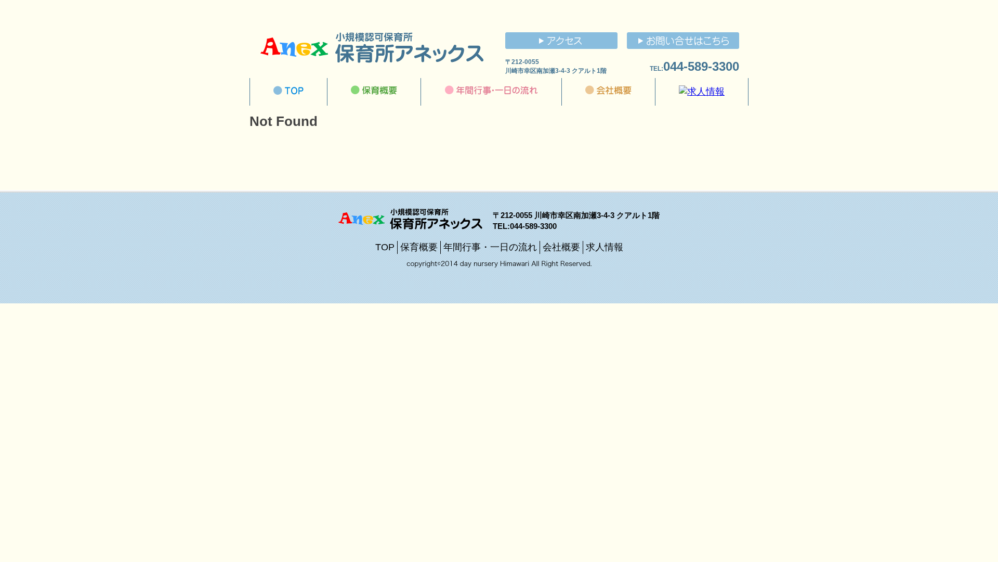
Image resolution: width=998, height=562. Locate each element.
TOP (385, 247)
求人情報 (604, 247)
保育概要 (419, 247)
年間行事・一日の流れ (490, 247)
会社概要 (561, 247)
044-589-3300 (701, 66)
